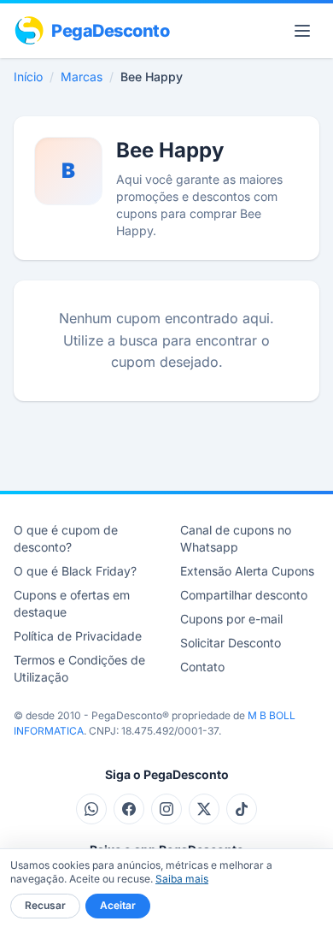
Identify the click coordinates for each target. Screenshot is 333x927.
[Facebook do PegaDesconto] (129, 809)
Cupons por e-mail (231, 618)
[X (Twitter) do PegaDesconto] (204, 809)
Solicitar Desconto (230, 642)
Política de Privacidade (78, 636)
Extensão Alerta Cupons (247, 571)
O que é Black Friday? (75, 571)
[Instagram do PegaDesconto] (166, 809)
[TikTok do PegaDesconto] (241, 809)
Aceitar (118, 905)
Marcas (81, 76)
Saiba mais (181, 878)
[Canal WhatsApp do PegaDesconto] (91, 809)
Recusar (45, 905)
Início (28, 76)
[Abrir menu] (302, 31)
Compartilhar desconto (243, 594)
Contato (202, 666)
